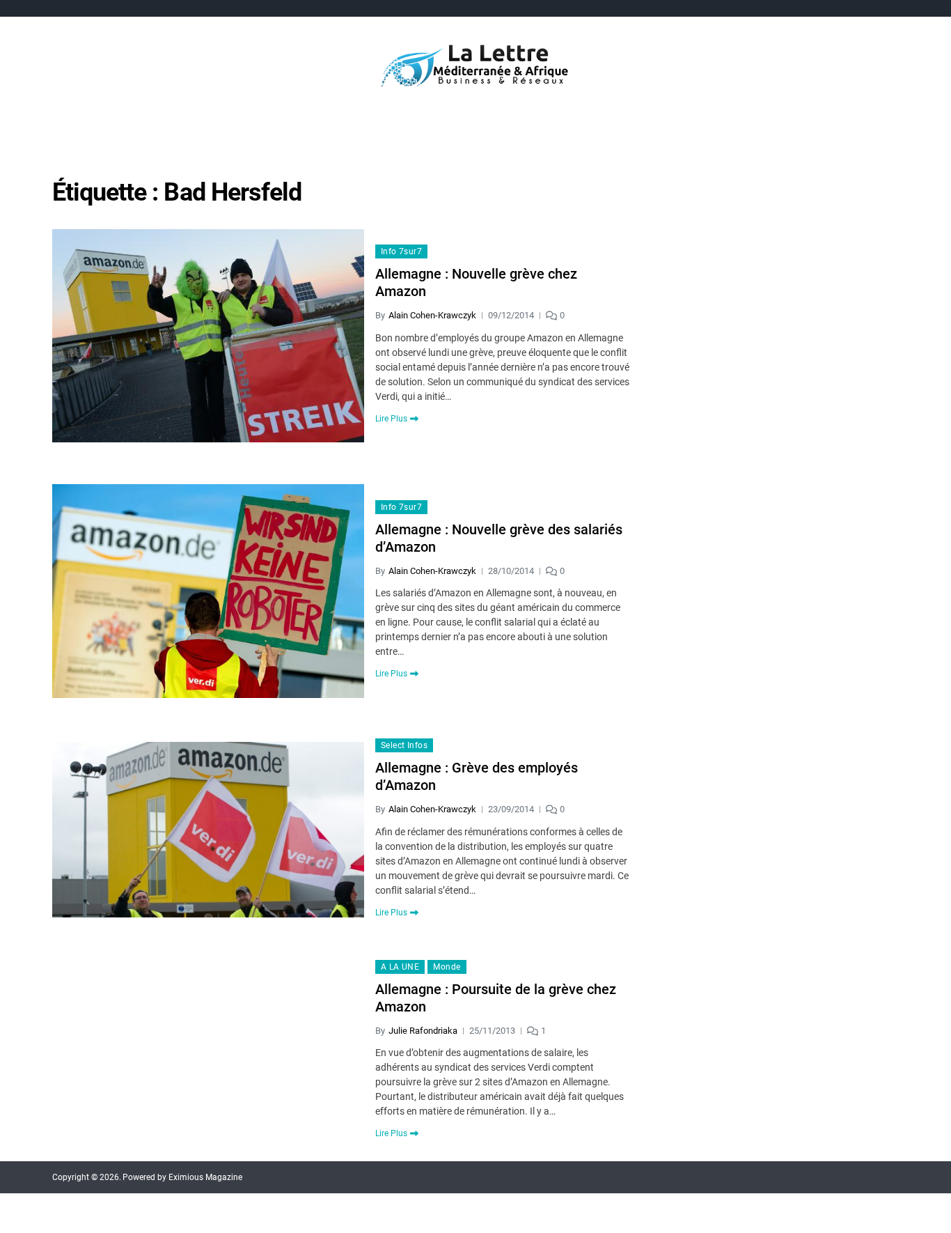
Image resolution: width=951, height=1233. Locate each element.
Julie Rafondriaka (422, 1030)
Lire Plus (391, 419)
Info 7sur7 (401, 251)
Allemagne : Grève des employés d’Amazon (476, 776)
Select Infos (404, 745)
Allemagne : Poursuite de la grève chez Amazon (495, 998)
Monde (446, 967)
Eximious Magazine (205, 1177)
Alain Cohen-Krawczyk (432, 315)
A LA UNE (400, 967)
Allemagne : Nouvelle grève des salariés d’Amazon (498, 538)
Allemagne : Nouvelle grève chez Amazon (476, 282)
